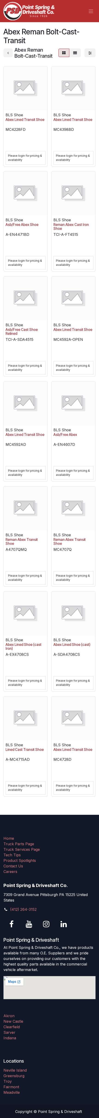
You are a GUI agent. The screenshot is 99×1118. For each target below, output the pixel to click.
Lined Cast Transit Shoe (25, 749)
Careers (10, 871)
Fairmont (11, 1087)
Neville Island (15, 1070)
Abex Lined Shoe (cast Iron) (23, 646)
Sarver (9, 1032)
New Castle (13, 1021)
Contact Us (13, 866)
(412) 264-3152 (23, 909)
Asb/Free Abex (65, 434)
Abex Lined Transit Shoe (25, 119)
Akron (9, 1015)
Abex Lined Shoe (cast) (71, 644)
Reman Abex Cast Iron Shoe (71, 226)
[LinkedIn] (63, 924)
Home (8, 838)
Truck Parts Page (18, 844)
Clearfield (11, 1027)
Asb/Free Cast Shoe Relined (22, 331)
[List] (75, 52)
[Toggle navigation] (91, 11)
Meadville (11, 1092)
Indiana (9, 1038)
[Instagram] (46, 924)
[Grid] (64, 52)
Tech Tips (12, 855)
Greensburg (13, 1075)
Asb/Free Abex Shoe (22, 224)
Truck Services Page (21, 849)
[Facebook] (11, 924)
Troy (7, 1081)
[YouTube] (29, 924)
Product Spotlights (19, 860)
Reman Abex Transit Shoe (22, 541)
